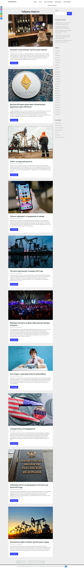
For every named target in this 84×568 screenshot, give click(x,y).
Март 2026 (57, 57)
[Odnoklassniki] (1, 16)
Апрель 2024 (57, 90)
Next (43, 561)
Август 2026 (57, 50)
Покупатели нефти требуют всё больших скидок (29, 542)
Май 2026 (57, 53)
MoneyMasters (12, 1)
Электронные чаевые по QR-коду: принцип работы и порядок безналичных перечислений (63, 32)
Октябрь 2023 (57, 102)
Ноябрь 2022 (57, 109)
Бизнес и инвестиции (48, 1)
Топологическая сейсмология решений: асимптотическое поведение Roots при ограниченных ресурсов (62, 37)
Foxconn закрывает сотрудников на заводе (27, 216)
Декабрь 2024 (57, 76)
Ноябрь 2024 (57, 79)
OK (65, 566)
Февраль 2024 (57, 95)
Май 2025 (57, 64)
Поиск (56, 10)
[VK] (1, 7)
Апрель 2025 (57, 67)
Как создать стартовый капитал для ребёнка (28, 374)
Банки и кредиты (58, 1)
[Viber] (1, 9)
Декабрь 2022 (57, 107)
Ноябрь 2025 (57, 62)
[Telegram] (1, 11)
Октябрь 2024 (57, 81)
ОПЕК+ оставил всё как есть (21, 161)
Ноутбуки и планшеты (52, 5)
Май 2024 (57, 88)
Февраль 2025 (57, 71)
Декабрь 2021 (57, 114)
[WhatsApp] (1, 14)
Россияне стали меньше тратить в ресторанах (28, 50)
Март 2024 (57, 93)
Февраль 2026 (57, 60)
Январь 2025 (57, 74)
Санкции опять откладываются (22, 429)
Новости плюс (58, 134)
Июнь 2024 (57, 86)
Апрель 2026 (57, 55)
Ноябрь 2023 (57, 100)
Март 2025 (57, 69)
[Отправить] (1, 18)
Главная (35, 1)
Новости (40, 1)
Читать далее (14, 63)
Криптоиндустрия (67, 1)
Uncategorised (58, 123)
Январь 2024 (57, 97)
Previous (18, 561)
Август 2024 (57, 83)
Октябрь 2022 (57, 111)
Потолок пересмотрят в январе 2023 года (26, 271)
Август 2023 (57, 104)
